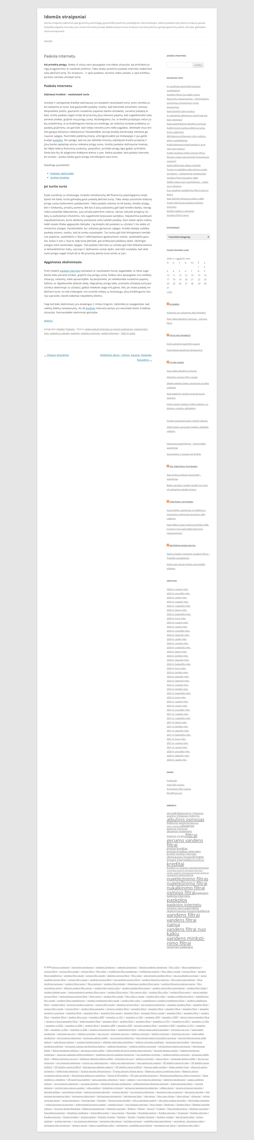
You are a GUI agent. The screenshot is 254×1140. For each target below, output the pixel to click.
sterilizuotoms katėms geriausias (174, 1046)
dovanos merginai (177, 828)
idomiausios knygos (180, 857)
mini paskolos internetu (136, 1104)
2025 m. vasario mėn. (177, 622)
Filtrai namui (177, 362)
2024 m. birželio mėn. (177, 655)
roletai (194, 908)
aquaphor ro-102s (134, 1017)
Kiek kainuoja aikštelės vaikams (98, 1067)
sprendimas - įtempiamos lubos (189, 1121)
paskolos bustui (115, 1104)
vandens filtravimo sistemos (155, 979)
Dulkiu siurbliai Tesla (179, 1067)
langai (205, 867)
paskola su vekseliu (60, 333)
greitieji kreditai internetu (182, 854)
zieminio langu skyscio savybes (69, 1087)
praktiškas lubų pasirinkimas (157, 1121)
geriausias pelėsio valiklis (95, 1038)
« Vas (169, 291)
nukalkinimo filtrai (186, 888)
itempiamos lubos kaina (83, 1096)
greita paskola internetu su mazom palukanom (109, 329)
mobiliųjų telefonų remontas (142, 1046)
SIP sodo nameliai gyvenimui (144, 1075)
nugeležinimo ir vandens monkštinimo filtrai (164, 1000)
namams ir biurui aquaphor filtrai (62, 1021)
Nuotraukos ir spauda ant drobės (184, 454)
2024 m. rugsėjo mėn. (178, 643)
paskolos (58, 140)
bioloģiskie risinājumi (113, 1087)
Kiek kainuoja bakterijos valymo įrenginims (180, 1075)
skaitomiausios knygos (182, 911)
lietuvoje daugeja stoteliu (166, 1050)
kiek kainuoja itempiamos (109, 1096)
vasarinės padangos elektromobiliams (75, 1054)
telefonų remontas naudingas (149, 1042)
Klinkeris (174, 304)
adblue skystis (167, 1087)
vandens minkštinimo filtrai (180, 996)
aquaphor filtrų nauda (111, 1013)
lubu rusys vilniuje (165, 1096)
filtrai (191, 835)
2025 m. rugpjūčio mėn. (179, 605)
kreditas (90, 308)
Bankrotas (169, 1104)
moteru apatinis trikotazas (178, 873)
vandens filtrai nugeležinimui (71, 1000)
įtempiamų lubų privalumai (57, 1125)
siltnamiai (196, 1096)
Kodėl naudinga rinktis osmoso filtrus (186, 152)
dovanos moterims (179, 831)
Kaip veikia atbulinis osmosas (182, 370)
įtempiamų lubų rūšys (188, 1125)
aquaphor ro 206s (78, 1029)
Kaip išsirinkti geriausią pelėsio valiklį (185, 198)
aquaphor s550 (124, 1025)
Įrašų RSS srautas (175, 784)
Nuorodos (131, 1112)
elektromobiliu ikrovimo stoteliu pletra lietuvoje (129, 1050)
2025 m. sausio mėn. (177, 626)
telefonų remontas (87, 1033)
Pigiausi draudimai (56, 355)
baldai (196, 823)
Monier (141, 1108)
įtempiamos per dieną (165, 1125)
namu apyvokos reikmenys (104, 1079)
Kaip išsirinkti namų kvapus (181, 111)
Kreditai (61, 329)
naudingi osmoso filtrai (101, 979)
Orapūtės (101, 1100)
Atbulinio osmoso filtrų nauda (182, 377)
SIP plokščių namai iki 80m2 (67, 1067)
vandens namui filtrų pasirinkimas (168, 988)
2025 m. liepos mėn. (177, 610)
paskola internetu (70, 270)
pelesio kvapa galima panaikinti (154, 1029)
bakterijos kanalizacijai (180, 823)
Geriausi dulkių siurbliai (155, 1067)
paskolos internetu (90, 333)
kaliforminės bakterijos (67, 1071)
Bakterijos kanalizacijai (183, 545)
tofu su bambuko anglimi (144, 1100)
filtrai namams (95, 983)
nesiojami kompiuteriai (180, 875)
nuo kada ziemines (89, 1083)
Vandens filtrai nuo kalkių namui (183, 94)
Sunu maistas (117, 1112)
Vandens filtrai (183, 1104)
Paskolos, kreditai (165, 1117)
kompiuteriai (197, 860)
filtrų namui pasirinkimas (183, 979)
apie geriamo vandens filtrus (157, 975)
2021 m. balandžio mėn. (179, 734)
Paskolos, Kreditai (106, 1117)
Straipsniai (183, 1112)
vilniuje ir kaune (79, 1125)
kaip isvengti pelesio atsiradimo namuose (156, 1038)
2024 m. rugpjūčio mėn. (179, 647)
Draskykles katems (147, 1112)
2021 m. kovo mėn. (176, 739)
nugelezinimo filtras (187, 879)
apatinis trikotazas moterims (183, 815)
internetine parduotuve (83, 967)
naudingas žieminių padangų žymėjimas (115, 1054)
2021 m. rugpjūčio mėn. (179, 718)
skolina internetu (110, 333)
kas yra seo (103, 1033)
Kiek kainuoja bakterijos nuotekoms (89, 1075)
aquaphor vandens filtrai (179, 1004)
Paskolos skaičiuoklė (61, 173)
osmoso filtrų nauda (69, 971)
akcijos (177, 813)
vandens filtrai (183, 914)
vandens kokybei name (55, 992)
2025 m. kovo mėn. (176, 618)
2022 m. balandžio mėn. (179, 693)
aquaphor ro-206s (74, 1025)
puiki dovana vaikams (64, 1042)
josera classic (162, 1058)
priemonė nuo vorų (66, 1033)
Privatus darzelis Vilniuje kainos (96, 1071)
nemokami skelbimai (199, 873)
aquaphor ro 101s (185, 1025)
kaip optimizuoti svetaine (149, 1062)
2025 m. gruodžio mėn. (178, 593)
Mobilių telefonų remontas (180, 211)
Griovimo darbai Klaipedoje (67, 1108)
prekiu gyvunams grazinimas (59, 1104)
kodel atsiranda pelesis (182, 1083)
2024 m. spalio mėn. (177, 639)
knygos (198, 857)
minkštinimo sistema (149, 971)
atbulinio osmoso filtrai (118, 975)
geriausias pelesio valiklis (183, 1058)
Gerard (150, 1108)
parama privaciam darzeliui (189, 1087)
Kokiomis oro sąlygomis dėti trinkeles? (186, 312)
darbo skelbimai (174, 826)
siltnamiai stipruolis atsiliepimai (116, 1083)
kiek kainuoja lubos (133, 1096)
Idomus (48, 320)
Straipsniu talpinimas (181, 502)
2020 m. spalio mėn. (177, 759)
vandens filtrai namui (181, 922)
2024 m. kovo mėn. (176, 668)
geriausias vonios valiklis (92, 1050)
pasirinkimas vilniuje (72, 1092)
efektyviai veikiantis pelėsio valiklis (96, 1058)
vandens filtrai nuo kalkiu (186, 931)
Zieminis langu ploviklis (119, 1100)
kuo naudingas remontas (148, 1054)
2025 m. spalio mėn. (177, 597)
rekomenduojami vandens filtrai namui (86, 992)
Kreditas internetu (199, 1112)
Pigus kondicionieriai (177, 1108)
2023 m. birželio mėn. (177, 672)
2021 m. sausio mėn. (177, 747)
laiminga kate (88, 1100)
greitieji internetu (63, 1121)
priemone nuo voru (180, 1029)
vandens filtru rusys (77, 1017)
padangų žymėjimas (105, 967)
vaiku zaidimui (93, 1087)
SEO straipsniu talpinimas (183, 466)
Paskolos (70, 329)
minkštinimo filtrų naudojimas (123, 971)
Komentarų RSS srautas (179, 788)
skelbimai (203, 911)
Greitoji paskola (88, 1117)
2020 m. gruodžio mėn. (178, 751)
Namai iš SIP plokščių (118, 1075)
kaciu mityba (156, 1104)
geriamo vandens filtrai (185, 842)
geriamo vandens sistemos (80, 1004)
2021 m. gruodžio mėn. (178, 709)
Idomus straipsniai (60, 967)
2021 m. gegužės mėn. (178, 730)
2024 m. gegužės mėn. (178, 660)
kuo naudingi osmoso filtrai (127, 979)
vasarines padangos (180, 947)
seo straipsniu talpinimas (153, 1004)
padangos (201, 893)
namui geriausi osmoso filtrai (73, 996)
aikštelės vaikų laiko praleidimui (118, 1042)
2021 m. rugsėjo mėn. (178, 714)
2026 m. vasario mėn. (177, 589)
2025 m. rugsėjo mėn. (178, 601)
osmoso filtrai (181, 892)
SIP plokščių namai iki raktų (176, 1062)
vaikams (131, 1079)
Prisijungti (172, 780)
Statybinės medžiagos (77, 1112)
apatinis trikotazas (193, 813)
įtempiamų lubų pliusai (111, 1121)
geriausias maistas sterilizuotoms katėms (85, 1046)
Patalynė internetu (180, 335)
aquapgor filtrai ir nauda (152, 1013)
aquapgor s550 (152, 1017)
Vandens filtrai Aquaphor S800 (182, 177)
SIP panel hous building (79, 1079)
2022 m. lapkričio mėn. (178, 680)
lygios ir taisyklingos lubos (101, 1125)
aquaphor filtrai (200, 1004)
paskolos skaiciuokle (178, 908)
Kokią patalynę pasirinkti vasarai (183, 343)
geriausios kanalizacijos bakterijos (141, 1087)
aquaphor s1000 (170, 1017)
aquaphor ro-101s (115, 1017)
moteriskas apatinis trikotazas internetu (185, 870)
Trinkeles (160, 1108)
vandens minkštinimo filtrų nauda (103, 1000)
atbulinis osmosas (185, 819)
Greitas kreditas (70, 1117)
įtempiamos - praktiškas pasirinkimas (134, 1125)
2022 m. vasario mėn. (177, 701)
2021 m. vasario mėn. (177, 743)
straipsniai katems (71, 1100)
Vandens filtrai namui (178, 215)
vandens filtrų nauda (74, 975)
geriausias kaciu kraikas (177, 1042)
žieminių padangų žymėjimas (153, 967)
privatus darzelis (120, 1092)
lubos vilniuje (183, 1096)
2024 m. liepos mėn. (177, 651)
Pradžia (48, 41)
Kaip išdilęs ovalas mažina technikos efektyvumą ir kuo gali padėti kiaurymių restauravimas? (188, 529)
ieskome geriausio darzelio (97, 1092)
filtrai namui (95, 996)
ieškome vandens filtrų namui (78, 988)
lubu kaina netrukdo (194, 1092)
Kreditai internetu (167, 1112)
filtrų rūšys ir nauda (171, 971)
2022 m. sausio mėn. (177, 705)
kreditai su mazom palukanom (184, 867)
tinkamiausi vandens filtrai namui (143, 983)
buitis (122, 1079)
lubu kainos (149, 1096)
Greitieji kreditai (59, 177)
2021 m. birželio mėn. (177, 726)
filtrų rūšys (174, 967)
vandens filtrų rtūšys (196, 988)
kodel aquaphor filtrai (90, 1021)
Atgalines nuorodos (116, 1108)
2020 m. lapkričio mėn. (178, 755)
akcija (170, 813)
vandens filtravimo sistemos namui (178, 983)
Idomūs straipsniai (65, 17)
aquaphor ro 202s (59, 1029)
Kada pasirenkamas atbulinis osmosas (186, 123)
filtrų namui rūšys (138, 992)
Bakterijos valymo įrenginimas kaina (162, 1071)
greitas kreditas (177, 848)
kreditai (175, 863)
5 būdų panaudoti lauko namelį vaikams (187, 420)
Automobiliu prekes (100, 1112)
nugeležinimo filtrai (187, 883)
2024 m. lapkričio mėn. (178, 635)
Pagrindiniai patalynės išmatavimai (184, 350)
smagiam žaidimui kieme (89, 1042)
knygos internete (178, 860)
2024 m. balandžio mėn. (179, 664)
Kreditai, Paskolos (146, 1117)
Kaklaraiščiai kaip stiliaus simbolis (184, 165)
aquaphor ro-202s (181, 1021)
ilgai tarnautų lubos (185, 1117)
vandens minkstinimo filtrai (186, 940)
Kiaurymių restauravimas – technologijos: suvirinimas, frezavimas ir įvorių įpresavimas (188, 103)
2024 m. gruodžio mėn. (178, 630)
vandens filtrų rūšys (158, 992)
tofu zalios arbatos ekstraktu (172, 1100)
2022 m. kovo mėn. (176, 697)
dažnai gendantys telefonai (65, 1050)
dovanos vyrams (176, 836)
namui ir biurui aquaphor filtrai (194, 1017)
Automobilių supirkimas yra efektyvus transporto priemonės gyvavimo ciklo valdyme (186, 514)
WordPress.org (174, 793)
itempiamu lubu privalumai (169, 1092)
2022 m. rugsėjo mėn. (178, 684)
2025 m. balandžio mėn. (179, 614)
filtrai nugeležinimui (191, 967)
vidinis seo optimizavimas (122, 1062)
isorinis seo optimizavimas (95, 1062)
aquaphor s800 (97, 1017)
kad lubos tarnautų (133, 1121)
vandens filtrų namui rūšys (107, 988)
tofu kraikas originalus (198, 1100)
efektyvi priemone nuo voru (64, 1058)
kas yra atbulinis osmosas (186, 975)
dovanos (187, 826)
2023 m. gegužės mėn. (178, 676)
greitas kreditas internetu (184, 851)
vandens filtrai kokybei (114, 983)
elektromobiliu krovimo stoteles (91, 1104)
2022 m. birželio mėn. (177, 689)
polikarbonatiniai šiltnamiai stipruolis (150, 1083)
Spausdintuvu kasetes (54, 1112)
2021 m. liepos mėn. (177, 722)
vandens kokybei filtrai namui (136, 988)
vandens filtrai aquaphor (92, 1008)
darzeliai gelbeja (52, 1092)
